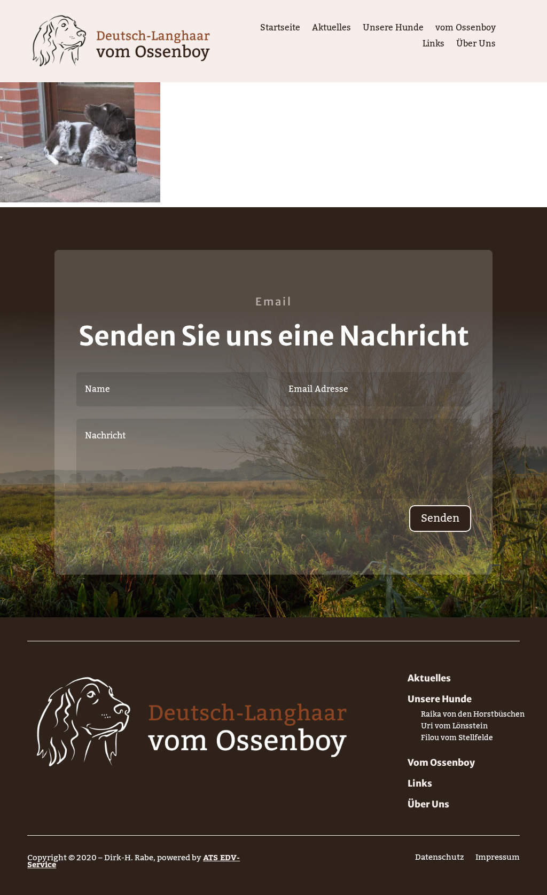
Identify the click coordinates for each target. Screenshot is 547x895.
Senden (440, 518)
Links (433, 46)
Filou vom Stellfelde (457, 739)
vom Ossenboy (465, 30)
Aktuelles (331, 30)
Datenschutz (439, 859)
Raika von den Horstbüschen (473, 716)
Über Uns (476, 46)
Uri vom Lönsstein (454, 728)
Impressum (497, 859)
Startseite (280, 30)
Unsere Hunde (393, 30)
